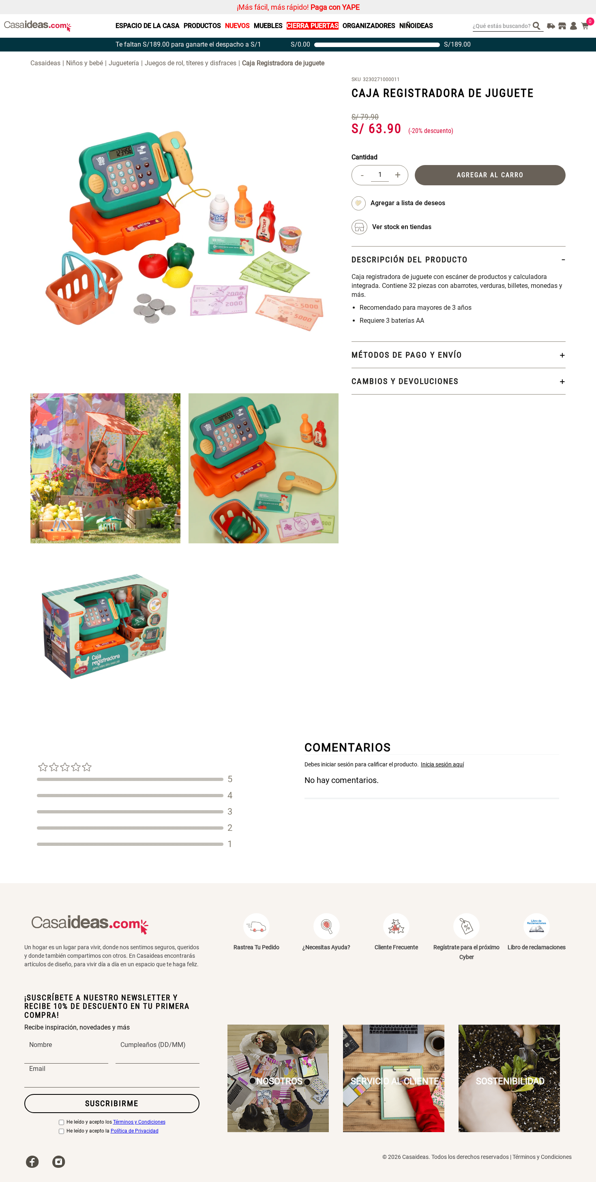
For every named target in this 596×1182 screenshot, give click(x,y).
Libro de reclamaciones (537, 947)
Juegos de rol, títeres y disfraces (190, 63)
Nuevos (237, 26)
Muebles (268, 26)
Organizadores (369, 26)
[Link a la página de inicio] (48, 63)
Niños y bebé (84, 63)
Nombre (40, 1045)
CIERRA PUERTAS (313, 26)
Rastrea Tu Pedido (256, 947)
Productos (202, 26)
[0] (585, 26)
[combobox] (508, 26)
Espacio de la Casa (148, 26)
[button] (401, 227)
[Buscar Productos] (538, 25)
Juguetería (124, 63)
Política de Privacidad (135, 1131)
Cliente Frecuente (396, 947)
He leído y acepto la (112, 1131)
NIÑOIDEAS (416, 26)
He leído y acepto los (115, 1122)
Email (37, 1069)
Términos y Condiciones (139, 1122)
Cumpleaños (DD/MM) (153, 1045)
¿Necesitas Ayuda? (326, 947)
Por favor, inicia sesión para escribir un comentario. (431, 764)
